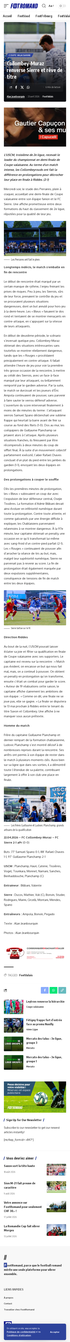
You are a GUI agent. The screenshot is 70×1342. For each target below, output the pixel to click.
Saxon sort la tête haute (19, 1166)
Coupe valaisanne (20, 55)
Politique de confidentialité (21, 1331)
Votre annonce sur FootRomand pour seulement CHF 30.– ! (23, 1207)
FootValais (48, 96)
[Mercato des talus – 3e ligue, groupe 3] (13, 1044)
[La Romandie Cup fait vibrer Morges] (56, 1230)
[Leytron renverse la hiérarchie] (13, 1006)
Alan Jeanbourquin (16, 96)
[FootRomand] (24, 5)
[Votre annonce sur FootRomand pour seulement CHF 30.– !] (56, 1206)
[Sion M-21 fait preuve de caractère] (56, 1187)
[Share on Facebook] (16, 87)
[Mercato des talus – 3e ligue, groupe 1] (13, 1062)
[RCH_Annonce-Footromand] (35, 953)
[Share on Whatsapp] (28, 87)
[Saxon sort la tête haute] (56, 1170)
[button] (54, 1332)
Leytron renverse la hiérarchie (45, 1001)
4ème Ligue (32, 1029)
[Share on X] (22, 87)
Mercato (30, 1048)
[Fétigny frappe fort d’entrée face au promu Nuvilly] (13, 1025)
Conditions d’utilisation (19, 1335)
